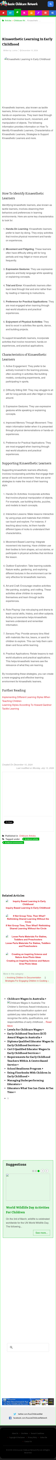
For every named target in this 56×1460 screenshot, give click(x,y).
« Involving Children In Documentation (23, 977)
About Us (15, 1433)
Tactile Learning (10, 708)
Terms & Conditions (37, 1433)
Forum (45, 13)
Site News (24, 1433)
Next (47, 1171)
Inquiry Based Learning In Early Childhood (28, 907)
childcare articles (32, 839)
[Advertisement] (28, 27)
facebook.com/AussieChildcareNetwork (30, 1417)
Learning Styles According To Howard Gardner (27, 705)
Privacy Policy (32, 1437)
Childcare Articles (27, 835)
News (10, 13)
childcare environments (14, 842)
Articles (17, 12)
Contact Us (28, 1442)
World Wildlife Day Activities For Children (27, 1210)
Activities (24, 13)
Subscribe (43, 1437)
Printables (31, 13)
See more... (42, 1232)
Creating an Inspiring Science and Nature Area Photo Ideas (28, 962)
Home (3, 13)
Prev (42, 1171)
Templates (38, 13)
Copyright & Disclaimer (17, 1437)
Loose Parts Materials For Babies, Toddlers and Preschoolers (28, 944)
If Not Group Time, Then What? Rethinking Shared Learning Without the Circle (28, 927)
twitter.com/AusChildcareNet (30, 1413)
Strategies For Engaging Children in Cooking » (27, 980)
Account (52, 13)
